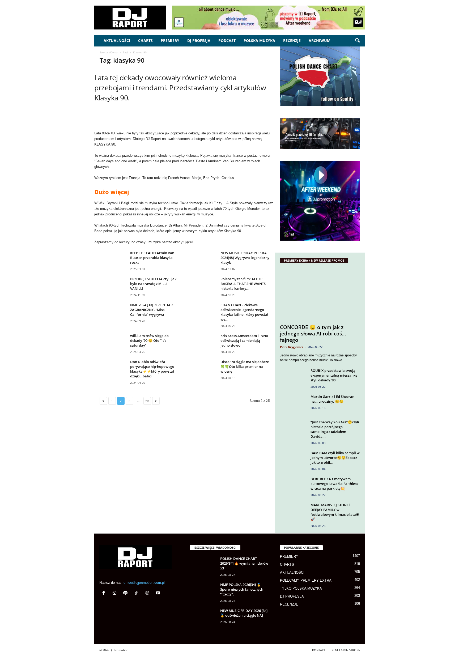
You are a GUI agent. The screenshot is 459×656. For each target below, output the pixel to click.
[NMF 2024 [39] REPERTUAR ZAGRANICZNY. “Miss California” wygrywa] (113, 312)
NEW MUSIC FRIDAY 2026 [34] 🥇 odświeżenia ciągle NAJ (243, 613)
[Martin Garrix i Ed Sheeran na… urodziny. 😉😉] (293, 404)
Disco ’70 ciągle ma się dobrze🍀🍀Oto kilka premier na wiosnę (244, 366)
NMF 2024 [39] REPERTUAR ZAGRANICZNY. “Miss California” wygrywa (151, 310)
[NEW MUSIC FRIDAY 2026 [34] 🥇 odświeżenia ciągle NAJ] (203, 618)
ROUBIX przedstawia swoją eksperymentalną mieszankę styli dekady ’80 (334, 375)
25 (147, 401)
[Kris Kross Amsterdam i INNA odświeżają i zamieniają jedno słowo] (203, 343)
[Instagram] (115, 593)
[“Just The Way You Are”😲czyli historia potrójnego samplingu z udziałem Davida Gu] (293, 430)
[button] (357, 40)
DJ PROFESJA (198, 40)
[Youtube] (159, 593)
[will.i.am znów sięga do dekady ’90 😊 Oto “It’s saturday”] (113, 343)
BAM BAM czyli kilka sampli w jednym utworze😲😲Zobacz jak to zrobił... (335, 457)
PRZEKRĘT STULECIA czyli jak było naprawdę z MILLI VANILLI (153, 283)
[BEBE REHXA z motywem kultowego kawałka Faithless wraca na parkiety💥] (293, 486)
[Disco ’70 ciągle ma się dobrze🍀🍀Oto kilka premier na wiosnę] (203, 369)
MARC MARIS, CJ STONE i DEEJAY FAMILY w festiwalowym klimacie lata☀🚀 (335, 512)
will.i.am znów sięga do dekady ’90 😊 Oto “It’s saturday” (149, 340)
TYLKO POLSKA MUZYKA (301, 588)
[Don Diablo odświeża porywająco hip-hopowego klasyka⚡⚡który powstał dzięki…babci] (113, 369)
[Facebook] (104, 593)
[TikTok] (137, 593)
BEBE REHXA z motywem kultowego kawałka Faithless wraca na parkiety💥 (334, 483)
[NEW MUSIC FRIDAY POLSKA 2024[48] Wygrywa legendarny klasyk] (203, 260)
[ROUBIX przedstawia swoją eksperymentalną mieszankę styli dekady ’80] (293, 378)
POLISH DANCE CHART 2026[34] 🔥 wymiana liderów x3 (244, 563)
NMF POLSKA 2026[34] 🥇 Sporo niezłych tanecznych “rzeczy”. (241, 589)
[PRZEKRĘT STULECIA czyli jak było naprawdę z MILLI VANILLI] (113, 286)
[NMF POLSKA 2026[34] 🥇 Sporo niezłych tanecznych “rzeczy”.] (203, 592)
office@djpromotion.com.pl (144, 583)
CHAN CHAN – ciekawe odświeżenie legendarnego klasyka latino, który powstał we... (244, 312)
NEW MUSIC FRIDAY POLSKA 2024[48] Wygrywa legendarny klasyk (244, 257)
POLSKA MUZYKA (259, 40)
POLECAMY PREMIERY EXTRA (306, 580)
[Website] (148, 593)
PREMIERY (170, 40)
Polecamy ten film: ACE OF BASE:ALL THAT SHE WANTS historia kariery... (243, 283)
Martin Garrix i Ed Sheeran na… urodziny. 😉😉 (332, 399)
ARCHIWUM (319, 40)
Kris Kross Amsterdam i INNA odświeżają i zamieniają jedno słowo (244, 340)
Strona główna (109, 52)
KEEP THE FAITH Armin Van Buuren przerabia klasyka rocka (152, 257)
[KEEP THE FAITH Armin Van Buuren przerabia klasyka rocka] (113, 260)
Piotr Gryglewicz (291, 347)
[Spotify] (126, 593)
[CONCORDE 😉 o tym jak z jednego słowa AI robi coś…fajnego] (320, 295)
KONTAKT (318, 650)
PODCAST (227, 40)
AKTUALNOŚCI (117, 40)
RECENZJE (292, 40)
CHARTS (145, 40)
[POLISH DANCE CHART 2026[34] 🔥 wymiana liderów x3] (203, 566)
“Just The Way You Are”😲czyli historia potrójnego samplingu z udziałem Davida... (335, 429)
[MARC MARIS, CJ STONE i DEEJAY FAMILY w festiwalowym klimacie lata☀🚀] (293, 512)
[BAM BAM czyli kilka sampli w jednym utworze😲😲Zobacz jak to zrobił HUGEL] (293, 460)
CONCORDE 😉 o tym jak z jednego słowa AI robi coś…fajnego (313, 333)
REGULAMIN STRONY (346, 650)
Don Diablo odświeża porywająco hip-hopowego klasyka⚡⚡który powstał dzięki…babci (152, 368)
